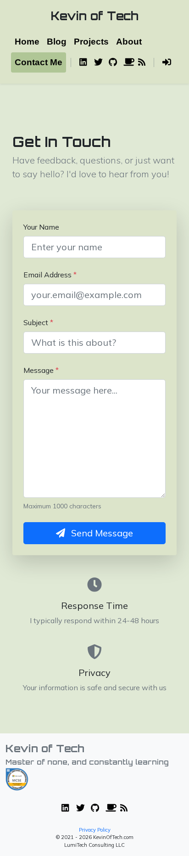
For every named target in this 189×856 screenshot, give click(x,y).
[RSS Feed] (141, 62)
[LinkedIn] (83, 62)
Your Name (41, 226)
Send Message (101, 533)
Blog (57, 41)
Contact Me (38, 62)
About (129, 41)
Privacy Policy (95, 830)
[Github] (112, 62)
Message (41, 370)
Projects (91, 41)
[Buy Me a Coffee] (127, 62)
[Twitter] (97, 62)
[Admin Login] (167, 62)
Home (27, 41)
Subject (38, 322)
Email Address (50, 274)
